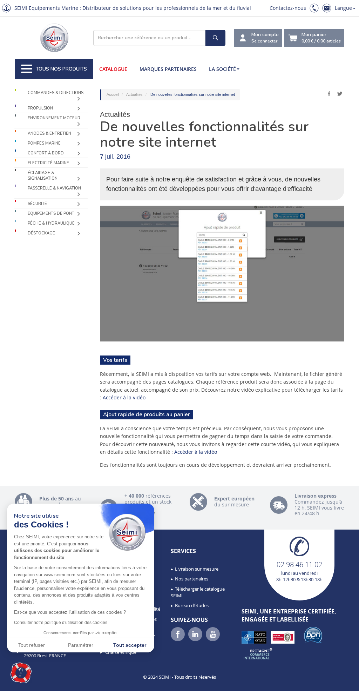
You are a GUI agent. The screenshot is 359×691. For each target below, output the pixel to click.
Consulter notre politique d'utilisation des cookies (60, 622)
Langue (343, 8)
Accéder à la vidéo (124, 397)
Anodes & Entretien (49, 133)
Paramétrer (80, 645)
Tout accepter (129, 645)
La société (222, 69)
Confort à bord (46, 153)
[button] (21, 673)
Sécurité (37, 203)
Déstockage (41, 233)
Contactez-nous (288, 8)
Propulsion (40, 108)
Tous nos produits (61, 69)
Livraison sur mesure (196, 569)
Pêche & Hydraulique (51, 223)
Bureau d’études (192, 605)
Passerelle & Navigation (54, 188)
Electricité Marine (48, 163)
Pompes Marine (44, 143)
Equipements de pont (51, 213)
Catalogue (113, 69)
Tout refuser (31, 645)
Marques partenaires (168, 69)
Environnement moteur (54, 118)
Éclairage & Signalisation (42, 175)
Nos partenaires (191, 579)
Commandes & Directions (55, 92)
